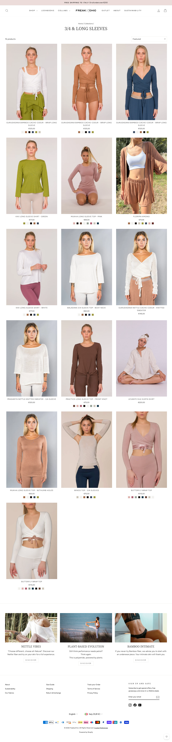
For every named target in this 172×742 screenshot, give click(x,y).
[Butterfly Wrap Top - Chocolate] (146, 497)
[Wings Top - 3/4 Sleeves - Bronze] (84, 497)
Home (80, 24)
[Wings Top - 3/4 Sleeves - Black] (88, 497)
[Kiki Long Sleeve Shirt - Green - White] (27, 223)
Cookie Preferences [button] (101, 728)
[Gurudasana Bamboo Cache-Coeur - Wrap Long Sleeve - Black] (29, 132)
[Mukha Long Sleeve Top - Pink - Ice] (94, 223)
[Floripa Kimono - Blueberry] (146, 223)
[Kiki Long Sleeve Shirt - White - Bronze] (27, 315)
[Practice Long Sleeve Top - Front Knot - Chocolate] (74, 406)
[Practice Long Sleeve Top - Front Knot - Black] (84, 406)
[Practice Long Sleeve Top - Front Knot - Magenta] (81, 406)
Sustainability (133, 10)
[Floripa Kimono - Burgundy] (153, 223)
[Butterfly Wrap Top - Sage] (136, 497)
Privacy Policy (92, 693)
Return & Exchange (53, 693)
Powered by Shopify (86, 732)
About (117, 10)
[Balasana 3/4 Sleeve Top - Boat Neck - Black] (86, 315)
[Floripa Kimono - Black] (136, 223)
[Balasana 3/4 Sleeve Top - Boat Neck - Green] (93, 315)
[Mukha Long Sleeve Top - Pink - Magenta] (91, 223)
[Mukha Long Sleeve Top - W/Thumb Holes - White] (27, 497)
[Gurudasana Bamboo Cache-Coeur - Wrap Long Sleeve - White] (22, 132)
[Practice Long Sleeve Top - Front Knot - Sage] (91, 406)
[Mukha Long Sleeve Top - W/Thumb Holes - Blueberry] (34, 497)
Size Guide (50, 685)
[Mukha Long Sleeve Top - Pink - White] (84, 223)
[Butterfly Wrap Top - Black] (139, 497)
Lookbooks (47, 10)
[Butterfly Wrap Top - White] (153, 497)
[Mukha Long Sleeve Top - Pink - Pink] (74, 223)
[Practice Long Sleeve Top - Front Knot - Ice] (94, 406)
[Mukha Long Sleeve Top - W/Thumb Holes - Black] (31, 497)
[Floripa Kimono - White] (132, 223)
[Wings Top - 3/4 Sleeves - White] (81, 497)
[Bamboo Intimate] (141, 627)
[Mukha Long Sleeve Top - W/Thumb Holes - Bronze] (24, 497)
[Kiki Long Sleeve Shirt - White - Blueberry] (34, 315)
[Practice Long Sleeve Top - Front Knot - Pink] (77, 406)
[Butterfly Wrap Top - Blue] (142, 497)
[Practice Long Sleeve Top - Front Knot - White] (88, 406)
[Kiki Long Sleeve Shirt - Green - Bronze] (34, 223)
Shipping (49, 689)
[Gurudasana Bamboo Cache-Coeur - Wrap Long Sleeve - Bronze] (26, 132)
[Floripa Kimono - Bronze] (129, 223)
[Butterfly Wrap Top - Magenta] (132, 497)
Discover (31, 660)
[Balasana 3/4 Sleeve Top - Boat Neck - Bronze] (82, 315)
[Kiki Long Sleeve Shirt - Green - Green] (24, 223)
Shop (32, 10)
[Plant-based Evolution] (86, 627)
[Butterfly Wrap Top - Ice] (149, 497)
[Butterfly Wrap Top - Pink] (129, 497)
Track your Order (93, 685)
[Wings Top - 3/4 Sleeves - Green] (94, 497)
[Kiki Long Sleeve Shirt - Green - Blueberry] (38, 223)
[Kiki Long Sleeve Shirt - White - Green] (38, 315)
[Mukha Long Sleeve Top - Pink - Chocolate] (81, 223)
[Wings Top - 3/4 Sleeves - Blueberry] (91, 497)
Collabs (63, 10)
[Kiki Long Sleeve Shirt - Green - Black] (31, 223)
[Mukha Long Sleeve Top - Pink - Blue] (98, 223)
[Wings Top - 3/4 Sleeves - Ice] (77, 497)
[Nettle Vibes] (31, 627)
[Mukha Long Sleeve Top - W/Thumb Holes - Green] (38, 497)
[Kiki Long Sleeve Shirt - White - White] (24, 315)
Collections (88, 24)
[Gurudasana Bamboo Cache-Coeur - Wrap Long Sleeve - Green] (36, 132)
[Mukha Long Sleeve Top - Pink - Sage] (88, 223)
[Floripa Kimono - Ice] (139, 223)
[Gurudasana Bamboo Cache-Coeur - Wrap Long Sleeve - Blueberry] (33, 132)
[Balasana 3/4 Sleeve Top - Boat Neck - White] (79, 315)
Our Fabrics (9, 693)
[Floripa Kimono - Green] (142, 223)
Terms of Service (93, 689)
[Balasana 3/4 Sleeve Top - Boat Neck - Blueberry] (89, 315)
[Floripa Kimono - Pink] (149, 223)
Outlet (106, 10)
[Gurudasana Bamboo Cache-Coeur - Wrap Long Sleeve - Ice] (39, 132)
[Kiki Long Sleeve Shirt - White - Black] (31, 315)
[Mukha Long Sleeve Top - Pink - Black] (77, 223)
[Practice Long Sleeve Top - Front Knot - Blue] (98, 406)
